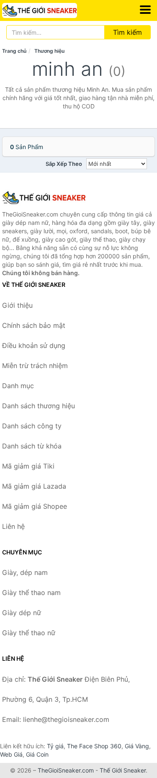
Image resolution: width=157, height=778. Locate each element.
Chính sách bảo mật (33, 325)
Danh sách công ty (32, 426)
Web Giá (11, 754)
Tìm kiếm (127, 32)
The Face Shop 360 (94, 746)
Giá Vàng (137, 746)
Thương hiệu (49, 51)
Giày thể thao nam (31, 592)
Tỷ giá (55, 746)
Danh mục (18, 385)
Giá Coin (37, 754)
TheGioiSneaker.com (66, 770)
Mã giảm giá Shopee (34, 506)
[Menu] (145, 9)
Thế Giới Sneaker (123, 770)
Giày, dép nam (25, 572)
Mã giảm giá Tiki (28, 466)
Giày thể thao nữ (28, 633)
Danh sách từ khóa (32, 446)
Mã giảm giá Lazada (34, 486)
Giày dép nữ (21, 612)
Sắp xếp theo (64, 163)
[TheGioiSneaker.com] (54, 10)
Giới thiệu (17, 305)
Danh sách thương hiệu (38, 406)
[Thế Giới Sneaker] (44, 197)
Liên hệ (13, 526)
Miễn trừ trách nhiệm (35, 365)
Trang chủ (14, 51)
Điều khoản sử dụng (33, 345)
